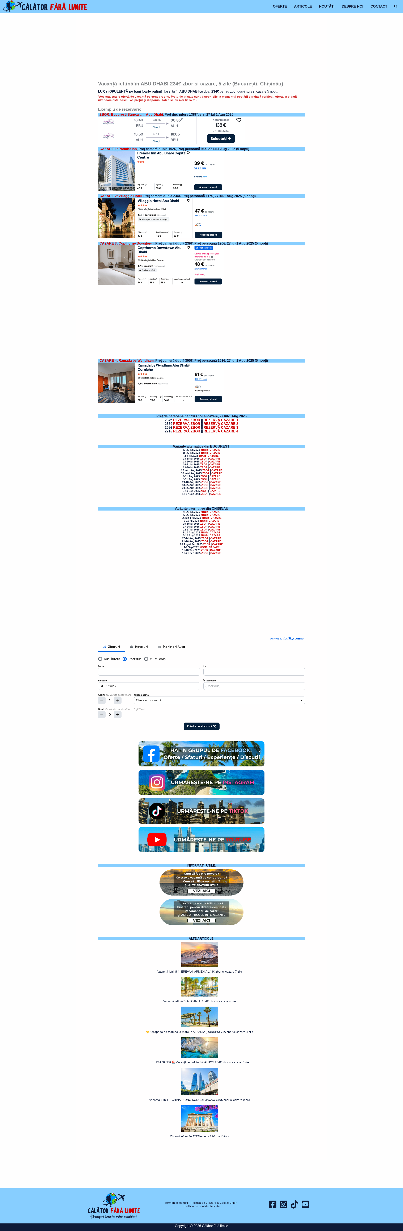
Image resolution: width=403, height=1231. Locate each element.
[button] (396, 6)
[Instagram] (283, 1204)
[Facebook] (272, 1204)
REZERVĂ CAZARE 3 (221, 427)
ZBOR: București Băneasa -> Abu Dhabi (131, 114)
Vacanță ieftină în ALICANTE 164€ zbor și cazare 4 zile (199, 1001)
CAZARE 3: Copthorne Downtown (126, 243)
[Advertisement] (201, 47)
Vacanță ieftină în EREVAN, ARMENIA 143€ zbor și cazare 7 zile (199, 971)
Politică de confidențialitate (202, 1206)
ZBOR (204, 449)
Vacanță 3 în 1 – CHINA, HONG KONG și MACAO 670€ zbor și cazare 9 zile (199, 1099)
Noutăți (327, 6)
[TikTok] (294, 1204)
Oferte (280, 6)
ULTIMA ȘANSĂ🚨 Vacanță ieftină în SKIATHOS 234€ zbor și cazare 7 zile (199, 1062)
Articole (303, 6)
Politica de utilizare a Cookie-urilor (214, 1202)
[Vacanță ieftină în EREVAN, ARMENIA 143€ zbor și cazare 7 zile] (199, 954)
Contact (378, 6)
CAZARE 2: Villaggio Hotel (120, 196)
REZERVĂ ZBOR (186, 420)
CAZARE (215, 449)
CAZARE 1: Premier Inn (118, 149)
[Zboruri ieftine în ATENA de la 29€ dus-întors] (199, 1118)
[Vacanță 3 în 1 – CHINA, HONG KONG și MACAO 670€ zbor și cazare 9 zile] (199, 1081)
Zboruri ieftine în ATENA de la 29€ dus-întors (199, 1136)
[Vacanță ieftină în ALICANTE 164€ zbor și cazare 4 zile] (199, 987)
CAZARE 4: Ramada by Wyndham (126, 360)
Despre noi (352, 6)
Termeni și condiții (176, 1202)
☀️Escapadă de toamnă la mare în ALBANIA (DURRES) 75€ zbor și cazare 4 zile (199, 1031)
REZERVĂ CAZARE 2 (221, 424)
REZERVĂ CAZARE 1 (221, 420)
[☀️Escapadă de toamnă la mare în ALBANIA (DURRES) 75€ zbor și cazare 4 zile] (199, 1017)
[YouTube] (305, 1204)
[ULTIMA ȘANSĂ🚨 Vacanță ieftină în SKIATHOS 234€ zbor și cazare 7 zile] (199, 1047)
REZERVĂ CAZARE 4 (221, 431)
